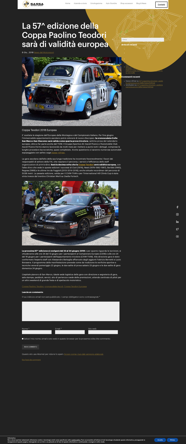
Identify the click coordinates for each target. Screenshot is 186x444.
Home (67, 3)
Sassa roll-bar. (58, 153)
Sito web (92, 329)
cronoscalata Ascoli (54, 286)
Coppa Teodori (86, 165)
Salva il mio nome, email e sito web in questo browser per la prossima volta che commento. (67, 339)
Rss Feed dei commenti (31, 360)
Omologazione (96, 3)
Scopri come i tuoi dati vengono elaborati (83, 354)
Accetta (160, 440)
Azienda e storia (80, 3)
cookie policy (75, 440)
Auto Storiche (111, 3)
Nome (25, 329)
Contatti (161, 4)
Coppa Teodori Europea (75, 286)
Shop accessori (126, 3)
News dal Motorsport (44, 52)
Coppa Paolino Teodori (33, 286)
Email (58, 329)
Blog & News (141, 3)
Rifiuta (172, 440)
